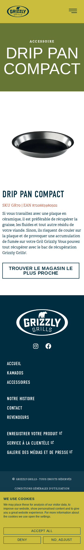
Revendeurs (18, 417)
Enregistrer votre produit (32, 433)
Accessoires (18, 382)
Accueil (14, 363)
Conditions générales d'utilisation (42, 488)
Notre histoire (21, 398)
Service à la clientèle (28, 443)
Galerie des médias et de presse (37, 452)
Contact (14, 408)
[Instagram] (36, 346)
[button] (73, 11)
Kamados (15, 373)
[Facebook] (48, 346)
